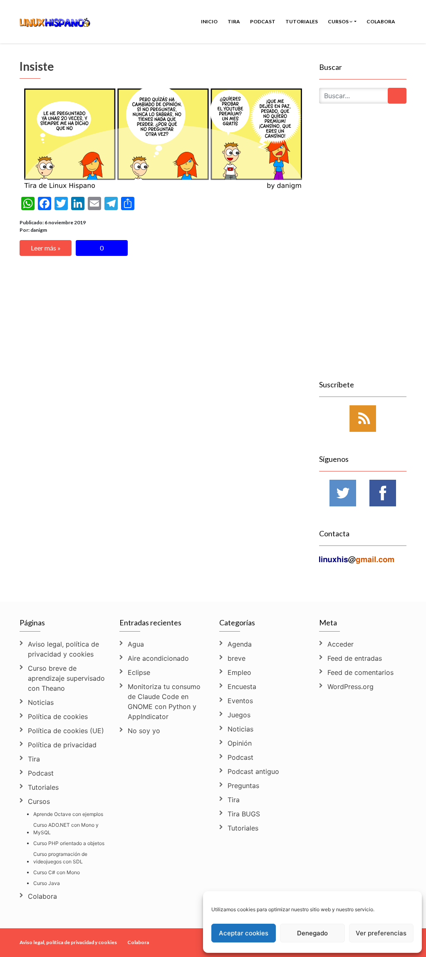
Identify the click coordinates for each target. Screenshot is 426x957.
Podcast (262, 21)
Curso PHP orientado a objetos (68, 843)
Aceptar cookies (243, 933)
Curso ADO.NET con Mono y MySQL (66, 829)
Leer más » (46, 248)
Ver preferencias (381, 933)
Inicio (209, 21)
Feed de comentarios (360, 672)
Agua (136, 644)
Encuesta (242, 686)
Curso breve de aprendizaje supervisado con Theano (66, 678)
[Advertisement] (362, 251)
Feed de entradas (354, 658)
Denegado (312, 933)
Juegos (239, 715)
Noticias (41, 702)
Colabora (381, 21)
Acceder (340, 644)
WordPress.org (350, 686)
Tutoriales (301, 21)
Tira (234, 21)
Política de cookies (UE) (66, 730)
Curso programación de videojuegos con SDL (60, 858)
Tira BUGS (244, 814)
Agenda (240, 644)
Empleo (239, 672)
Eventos (240, 701)
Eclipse (139, 672)
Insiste (37, 66)
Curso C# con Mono (56, 872)
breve (236, 658)
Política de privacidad (62, 745)
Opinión (240, 743)
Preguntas (243, 785)
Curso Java (46, 883)
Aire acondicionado (158, 658)
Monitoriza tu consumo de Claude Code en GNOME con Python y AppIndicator (164, 701)
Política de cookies (58, 716)
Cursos (338, 21)
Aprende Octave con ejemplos (68, 814)
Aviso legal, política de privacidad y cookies (63, 649)
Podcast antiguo (253, 771)
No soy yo (144, 730)
